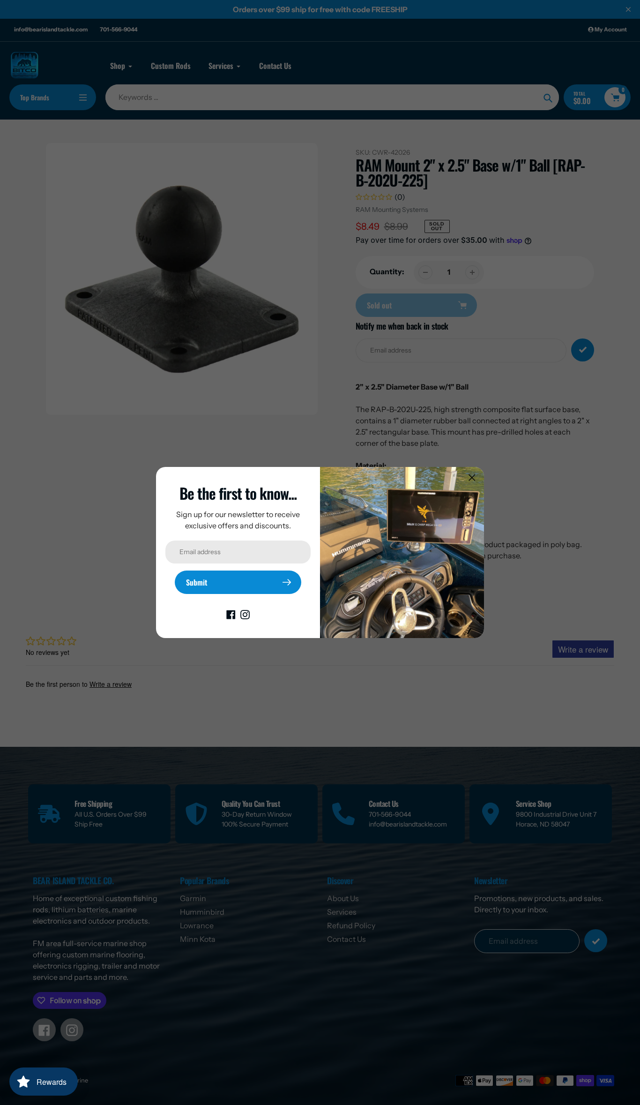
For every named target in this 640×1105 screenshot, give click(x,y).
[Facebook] (231, 613)
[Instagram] (245, 613)
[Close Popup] (472, 477)
